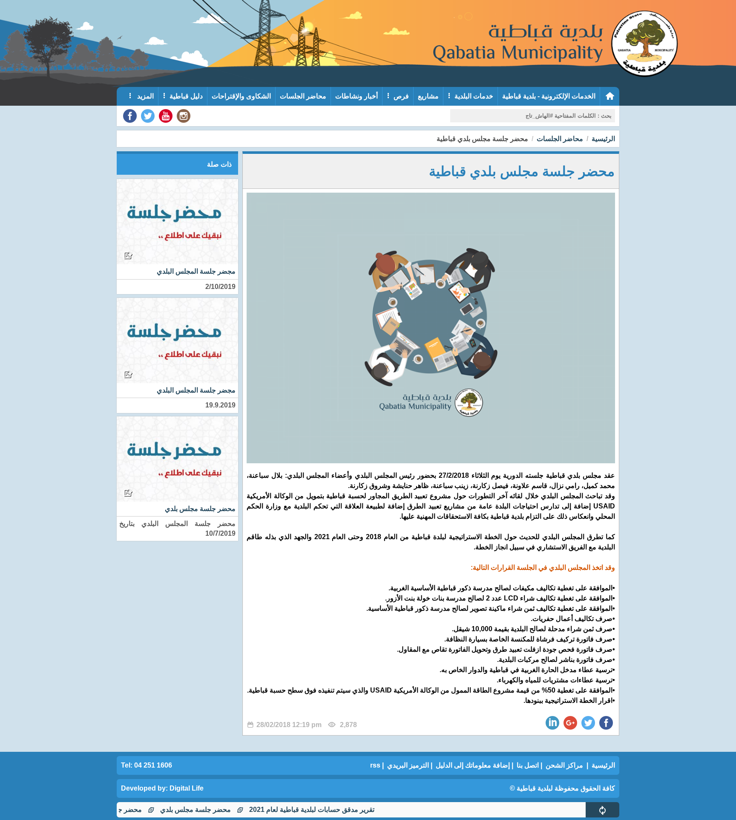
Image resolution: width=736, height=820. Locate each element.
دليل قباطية (186, 96)
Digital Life (187, 788)
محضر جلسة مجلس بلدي (217, 809)
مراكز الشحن (564, 765)
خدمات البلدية (473, 96)
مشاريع (428, 96)
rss (375, 765)
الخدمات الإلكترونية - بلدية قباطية (548, 96)
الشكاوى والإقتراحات (241, 96)
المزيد (144, 96)
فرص (401, 96)
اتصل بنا (528, 765)
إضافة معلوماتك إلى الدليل (473, 765)
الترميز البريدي (408, 765)
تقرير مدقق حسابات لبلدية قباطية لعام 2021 (334, 809)
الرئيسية (603, 138)
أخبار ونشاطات (356, 96)
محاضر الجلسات (303, 96)
